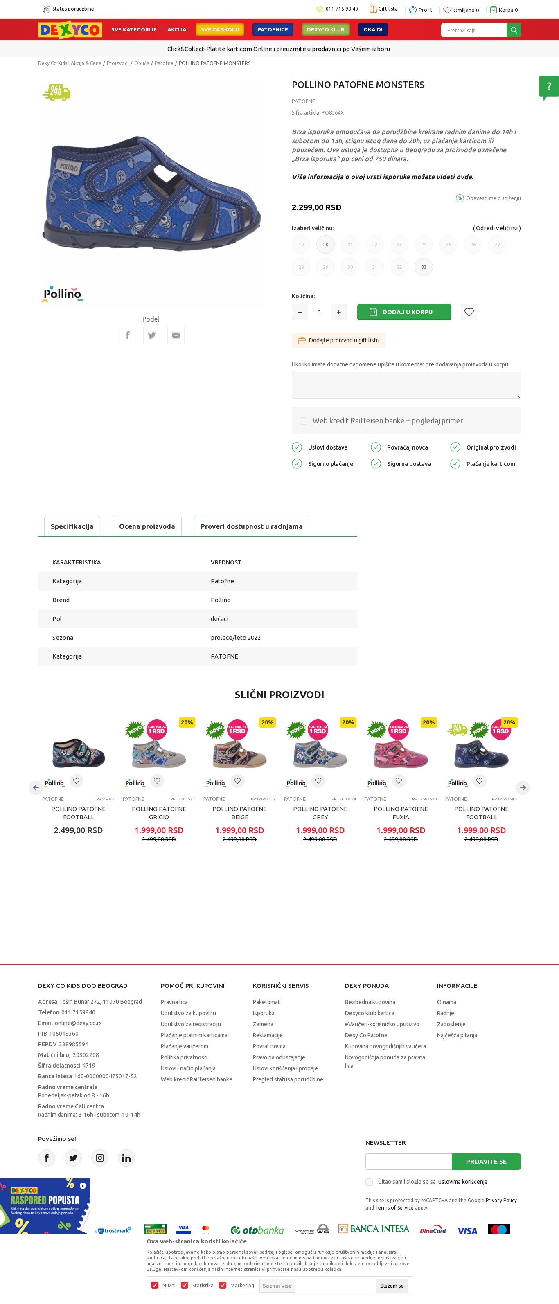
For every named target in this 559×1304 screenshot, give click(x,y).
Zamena (263, 1024)
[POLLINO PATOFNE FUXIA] (401, 754)
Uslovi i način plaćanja (188, 1068)
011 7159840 (78, 1012)
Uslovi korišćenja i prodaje (285, 1068)
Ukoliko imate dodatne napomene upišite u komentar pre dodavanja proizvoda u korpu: (400, 364)
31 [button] (374, 270)
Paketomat (266, 1002)
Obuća (141, 63)
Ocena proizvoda (147, 526)
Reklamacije (268, 1035)
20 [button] (325, 248)
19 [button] (301, 248)
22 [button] (374, 248)
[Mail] (176, 335)
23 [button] (399, 248)
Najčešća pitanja (457, 1035)
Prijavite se (486, 1161)
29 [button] (325, 270)
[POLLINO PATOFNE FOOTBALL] (78, 754)
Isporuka (264, 1013)
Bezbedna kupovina (370, 1002)
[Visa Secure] (183, 1230)
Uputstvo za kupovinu (188, 1013)
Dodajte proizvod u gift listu (344, 340)
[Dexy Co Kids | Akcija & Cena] (70, 29)
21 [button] (350, 248)
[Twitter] (73, 1158)
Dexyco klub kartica (369, 1013)
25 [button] (448, 248)
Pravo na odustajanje (279, 1057)
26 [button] (473, 248)
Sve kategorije (134, 29)
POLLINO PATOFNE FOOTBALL (78, 813)
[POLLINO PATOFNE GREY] (320, 754)
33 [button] (424, 270)
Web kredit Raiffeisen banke (196, 1079)
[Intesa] (374, 1230)
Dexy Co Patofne (366, 1035)
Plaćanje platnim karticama (194, 1035)
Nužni (169, 1285)
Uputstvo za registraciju (191, 1024)
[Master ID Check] (209, 1230)
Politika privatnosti (184, 1057)
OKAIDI (373, 29)
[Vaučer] (155, 1230)
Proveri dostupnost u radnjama (252, 526)
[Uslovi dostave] (297, 446)
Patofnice (273, 29)
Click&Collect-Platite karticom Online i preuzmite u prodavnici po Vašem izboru (278, 48)
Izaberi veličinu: (313, 228)
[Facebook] (127, 335)
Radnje (445, 1013)
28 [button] (301, 270)
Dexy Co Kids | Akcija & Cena (69, 63)
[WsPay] (312, 1230)
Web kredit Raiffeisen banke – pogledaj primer (388, 420)
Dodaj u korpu (408, 311)
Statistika (203, 1285)
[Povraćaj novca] (376, 446)
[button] (469, 312)
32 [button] (399, 270)
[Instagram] (100, 1158)
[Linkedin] (126, 1158)
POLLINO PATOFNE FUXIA (401, 813)
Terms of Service (394, 1207)
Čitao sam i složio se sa (432, 1182)
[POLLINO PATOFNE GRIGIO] (159, 754)
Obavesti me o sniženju (493, 198)
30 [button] (350, 270)
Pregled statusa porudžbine (288, 1079)
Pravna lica (174, 1002)
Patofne (164, 63)
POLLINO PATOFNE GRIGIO (159, 813)
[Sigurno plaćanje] (297, 462)
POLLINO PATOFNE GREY (320, 813)
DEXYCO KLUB (326, 29)
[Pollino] (62, 289)
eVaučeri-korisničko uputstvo (382, 1024)
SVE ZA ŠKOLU (220, 29)
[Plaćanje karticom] (455, 462)
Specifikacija (72, 526)
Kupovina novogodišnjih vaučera (385, 1046)
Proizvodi (118, 63)
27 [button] (497, 248)
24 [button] (424, 248)
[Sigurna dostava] (376, 462)
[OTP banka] (257, 1230)
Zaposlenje (451, 1024)
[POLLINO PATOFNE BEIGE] (240, 754)
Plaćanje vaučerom (184, 1046)
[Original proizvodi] (455, 446)
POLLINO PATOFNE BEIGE (239, 813)
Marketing (242, 1285)
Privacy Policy (501, 1200)
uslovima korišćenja (462, 1181)
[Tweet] (152, 335)
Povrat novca (269, 1046)
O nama (446, 1002)
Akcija (176, 29)
